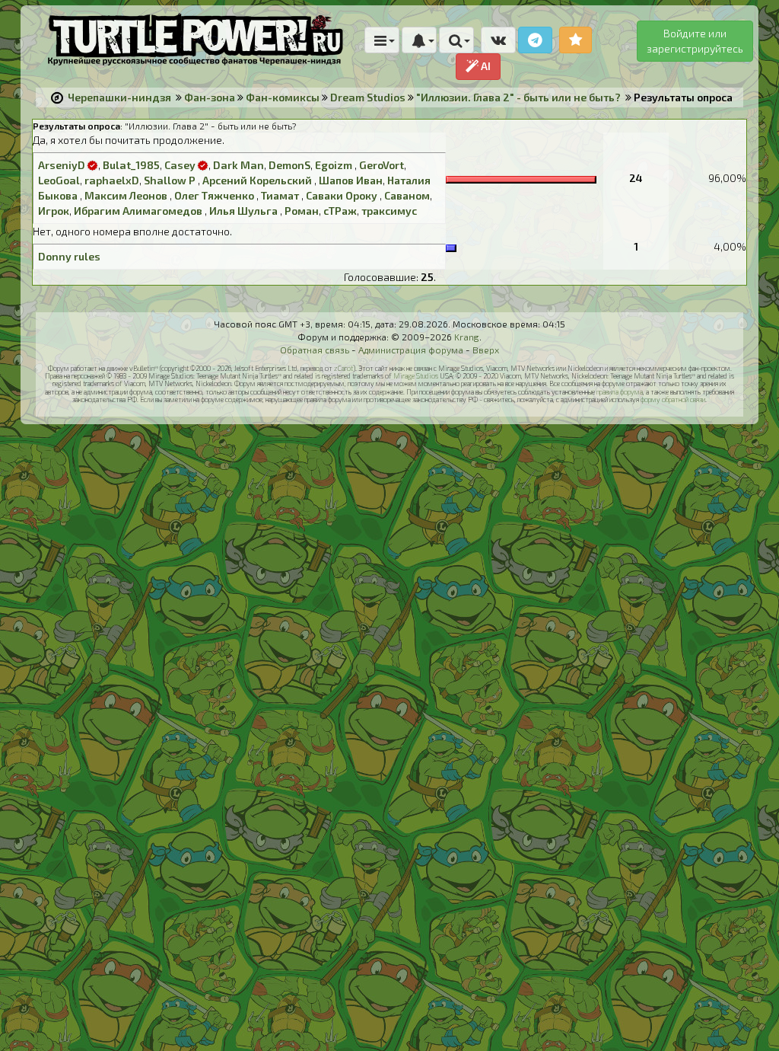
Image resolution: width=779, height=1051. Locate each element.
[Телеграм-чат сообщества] (535, 40)
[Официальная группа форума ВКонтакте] (498, 40)
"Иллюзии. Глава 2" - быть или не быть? (518, 97)
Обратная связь (314, 349)
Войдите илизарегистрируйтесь (695, 41)
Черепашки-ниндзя (119, 97)
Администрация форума (410, 349)
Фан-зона (209, 97)
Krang (466, 336)
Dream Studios (367, 97)
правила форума (619, 392)
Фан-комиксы (283, 97)
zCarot (343, 368)
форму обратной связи (673, 399)
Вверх (485, 349)
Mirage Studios (415, 376)
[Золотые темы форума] (575, 40)
